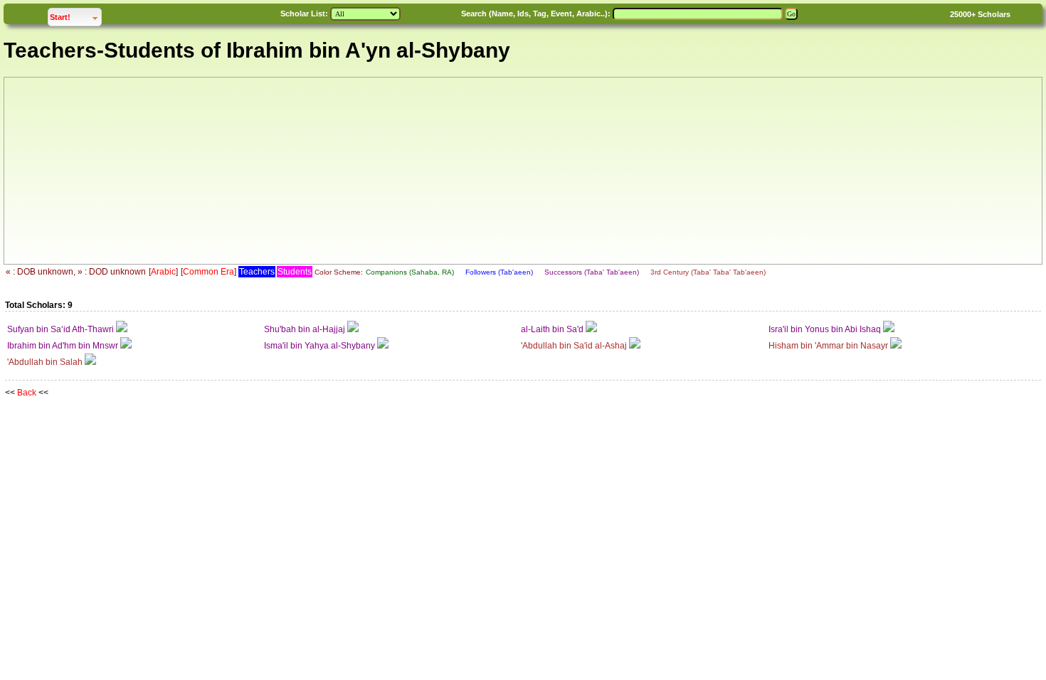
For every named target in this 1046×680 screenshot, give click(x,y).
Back (26, 393)
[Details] (121, 329)
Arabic (163, 272)
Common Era (208, 272)
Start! (75, 16)
